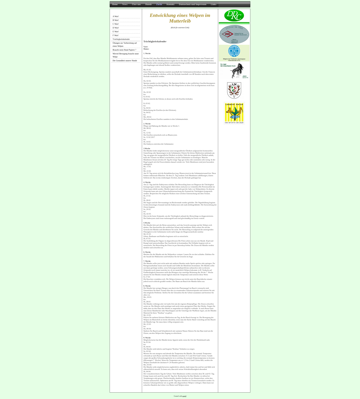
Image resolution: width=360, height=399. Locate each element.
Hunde (148, 4)
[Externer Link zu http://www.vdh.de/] (234, 43)
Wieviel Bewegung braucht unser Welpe (126, 55)
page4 (184, 396)
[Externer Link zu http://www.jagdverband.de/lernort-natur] (234, 124)
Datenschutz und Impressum (192, 4)
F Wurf (115, 35)
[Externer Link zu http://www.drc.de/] (234, 21)
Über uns (136, 4)
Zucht (159, 4)
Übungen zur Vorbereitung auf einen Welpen (125, 44)
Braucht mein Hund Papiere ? (124, 50)
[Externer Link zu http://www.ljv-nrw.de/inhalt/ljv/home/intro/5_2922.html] (234, 100)
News (124, 4)
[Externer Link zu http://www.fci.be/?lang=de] (234, 61)
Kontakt (170, 4)
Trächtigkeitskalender (121, 39)
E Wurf (116, 32)
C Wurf (116, 24)
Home (115, 4)
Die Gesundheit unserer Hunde (125, 61)
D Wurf (116, 28)
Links (213, 4)
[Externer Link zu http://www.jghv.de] (234, 78)
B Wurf (116, 20)
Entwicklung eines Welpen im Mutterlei (180, 18)
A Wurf (116, 16)
